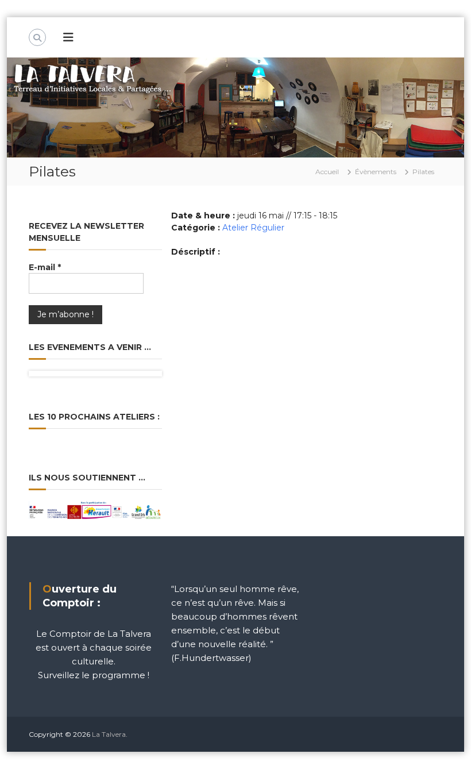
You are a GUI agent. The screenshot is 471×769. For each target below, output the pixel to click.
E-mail (45, 267)
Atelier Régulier (253, 227)
